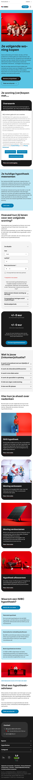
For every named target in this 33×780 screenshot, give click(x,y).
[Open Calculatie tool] (26, 269)
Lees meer (6, 205)
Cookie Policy (15, 145)
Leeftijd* (7, 258)
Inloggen (25, 6)
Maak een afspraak (9, 83)
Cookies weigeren (22, 151)
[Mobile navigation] (30, 6)
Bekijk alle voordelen (9, 607)
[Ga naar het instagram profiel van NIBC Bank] (9, 757)
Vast (5, 251)
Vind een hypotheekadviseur (16, 342)
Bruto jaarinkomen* (10, 265)
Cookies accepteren (10, 151)
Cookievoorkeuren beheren (16, 156)
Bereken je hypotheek (10, 78)
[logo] (4, 6)
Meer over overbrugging (10, 163)
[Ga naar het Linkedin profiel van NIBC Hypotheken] (3, 757)
